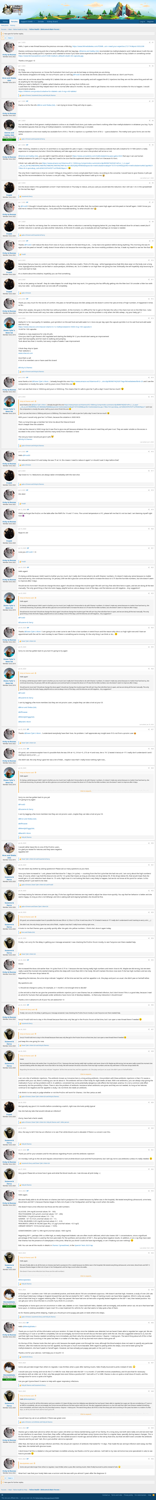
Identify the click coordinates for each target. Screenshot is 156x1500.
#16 (152, 452)
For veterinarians (140, 1495)
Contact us (106, 1495)
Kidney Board (52, 21)
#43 (152, 1191)
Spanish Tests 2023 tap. (84, 1245)
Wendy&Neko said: (26, 1463)
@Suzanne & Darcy (25, 622)
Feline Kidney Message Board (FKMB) (47, 1498)
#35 (152, 960)
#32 (152, 891)
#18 (152, 490)
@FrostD (76, 74)
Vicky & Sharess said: (27, 401)
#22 (152, 567)
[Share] (149, 42)
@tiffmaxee (22, 712)
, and (38, 95)
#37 (152, 1029)
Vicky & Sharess (9, 54)
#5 (153, 145)
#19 (152, 509)
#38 (152, 1051)
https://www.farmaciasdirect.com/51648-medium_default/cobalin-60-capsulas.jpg (50, 56)
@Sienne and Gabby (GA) (89, 51)
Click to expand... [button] (86, 791)
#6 (153, 183)
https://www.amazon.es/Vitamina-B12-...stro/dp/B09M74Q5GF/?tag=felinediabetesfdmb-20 (106, 381)
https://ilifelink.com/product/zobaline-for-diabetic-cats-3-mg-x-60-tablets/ (47, 91)
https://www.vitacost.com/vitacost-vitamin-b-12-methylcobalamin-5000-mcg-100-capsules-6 (55, 327)
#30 (152, 843)
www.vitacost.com (25, 353)
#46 (152, 1323)
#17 (152, 471)
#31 (152, 865)
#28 (152, 749)
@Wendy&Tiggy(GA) (26, 717)
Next (10, 38)
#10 (152, 260)
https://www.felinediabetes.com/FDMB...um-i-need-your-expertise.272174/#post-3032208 (108, 46)
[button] (27, 21)
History (12, 25)
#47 (152, 1363)
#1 (153, 42)
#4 (153, 121)
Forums (14, 21)
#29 (152, 768)
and (33, 139)
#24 (152, 628)
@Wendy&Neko (24, 1280)
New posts (4, 25)
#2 (153, 66)
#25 (152, 647)
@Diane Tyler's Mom (40, 381)
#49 (152, 1428)
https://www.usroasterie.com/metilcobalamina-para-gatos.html (97, 156)
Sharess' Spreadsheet (60, 1245)
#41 (152, 1150)
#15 (152, 397)
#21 (152, 548)
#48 (152, 1391)
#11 (152, 280)
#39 (152, 1102)
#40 (152, 1128)
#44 (152, 1253)
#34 (152, 938)
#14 (152, 377)
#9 (153, 241)
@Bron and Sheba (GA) (46, 105)
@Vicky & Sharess (25, 367)
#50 (152, 1459)
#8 (153, 222)
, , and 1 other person (45, 1122)
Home (5, 21)
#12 (152, 299)
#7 (153, 202)
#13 (152, 318)
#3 (153, 101)
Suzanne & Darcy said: (27, 1009)
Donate (41, 21)
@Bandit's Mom (24, 721)
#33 (152, 912)
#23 (152, 593)
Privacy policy (128, 1495)
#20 (152, 529)
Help (149, 1495)
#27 (152, 729)
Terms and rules (116, 1495)
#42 (152, 1169)
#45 (152, 1290)
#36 (152, 1005)
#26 (152, 669)
